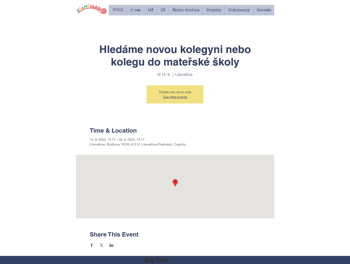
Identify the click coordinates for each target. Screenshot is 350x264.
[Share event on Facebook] (92, 245)
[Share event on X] (102, 245)
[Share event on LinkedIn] (111, 245)
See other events (175, 97)
